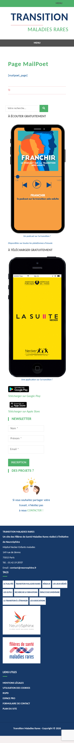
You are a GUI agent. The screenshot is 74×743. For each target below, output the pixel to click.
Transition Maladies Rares (26, 728)
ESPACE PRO (9, 698)
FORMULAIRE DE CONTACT (16, 703)
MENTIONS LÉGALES (13, 683)
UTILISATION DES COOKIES (16, 688)
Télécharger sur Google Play (24, 396)
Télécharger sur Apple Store (24, 411)
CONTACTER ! (35, 510)
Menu (59, 3)
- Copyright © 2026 (50, 728)
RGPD (6, 693)
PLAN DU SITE (10, 708)
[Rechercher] (44, 108)
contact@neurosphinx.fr (23, 568)
